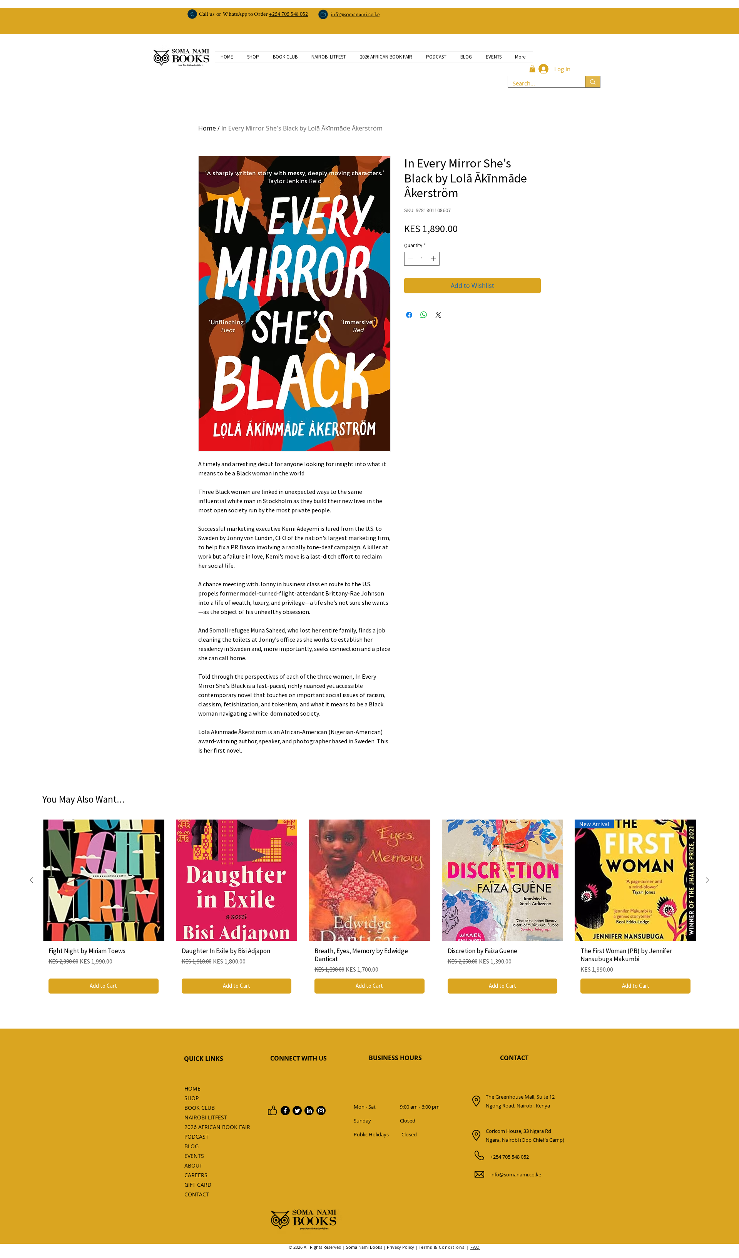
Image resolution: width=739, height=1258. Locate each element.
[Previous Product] (31, 880)
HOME (192, 1088)
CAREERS (195, 1175)
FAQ (475, 1247)
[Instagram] (321, 1110)
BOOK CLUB (199, 1107)
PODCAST (196, 1136)
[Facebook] (285, 1110)
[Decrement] (410, 258)
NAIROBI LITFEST (201, 1117)
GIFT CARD (197, 1184)
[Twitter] (297, 1110)
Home (207, 128)
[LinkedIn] (309, 1110)
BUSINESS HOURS (395, 1058)
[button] (532, 68)
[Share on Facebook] (409, 315)
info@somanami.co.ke (515, 1174)
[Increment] (434, 258)
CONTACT (514, 1058)
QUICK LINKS (203, 1058)
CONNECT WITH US (298, 1058)
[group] (369, 909)
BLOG (191, 1146)
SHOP (191, 1098)
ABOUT (193, 1165)
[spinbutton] (422, 258)
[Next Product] (707, 880)
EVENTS (194, 1155)
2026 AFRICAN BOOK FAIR (201, 1127)
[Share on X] (438, 315)
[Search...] (592, 81)
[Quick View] (103, 880)
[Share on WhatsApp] (423, 315)
